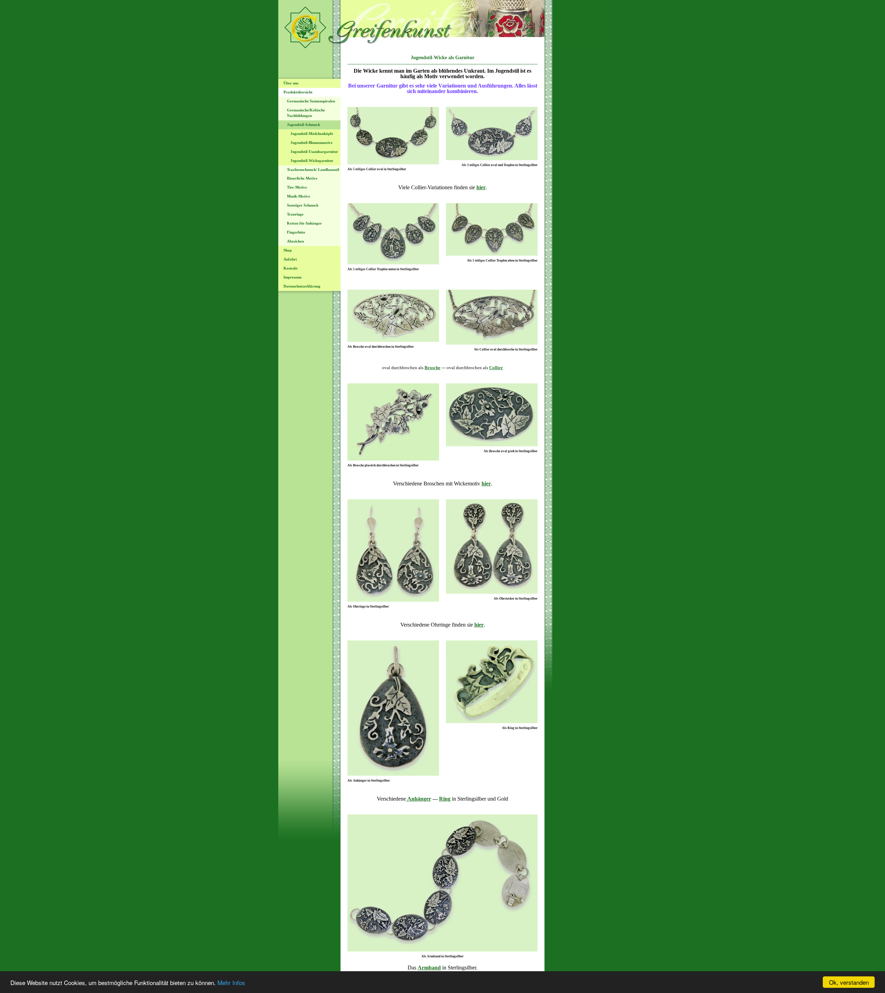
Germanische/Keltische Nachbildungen (306, 113)
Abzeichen (295, 241)
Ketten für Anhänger (304, 223)
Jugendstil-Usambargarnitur (314, 151)
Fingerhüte (296, 232)
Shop (287, 250)
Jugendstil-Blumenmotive (311, 142)
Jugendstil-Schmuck (303, 124)
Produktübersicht (298, 92)
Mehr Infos (231, 982)
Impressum (292, 277)
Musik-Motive (298, 196)
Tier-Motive (297, 187)
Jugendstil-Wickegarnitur (311, 160)
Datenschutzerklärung (301, 286)
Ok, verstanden (849, 982)
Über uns (290, 83)
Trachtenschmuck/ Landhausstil (313, 169)
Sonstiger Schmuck (302, 205)
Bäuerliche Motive (302, 178)
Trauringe (295, 214)
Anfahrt (290, 259)
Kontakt (290, 268)
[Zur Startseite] (442, 47)
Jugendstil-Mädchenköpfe (311, 133)
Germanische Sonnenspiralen (311, 101)
